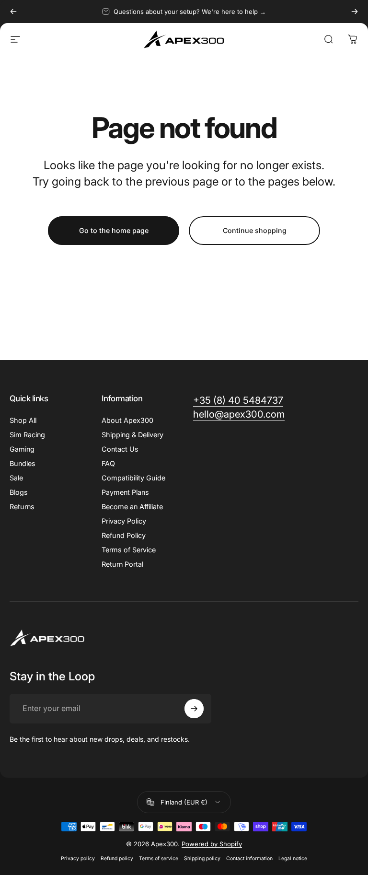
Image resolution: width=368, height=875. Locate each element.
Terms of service (158, 858)
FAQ (108, 463)
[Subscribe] (194, 708)
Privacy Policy (124, 521)
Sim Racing (27, 435)
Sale (16, 478)
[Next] (354, 11)
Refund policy (117, 858)
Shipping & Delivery (132, 435)
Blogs (19, 492)
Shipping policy (202, 858)
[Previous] (13, 11)
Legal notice (292, 858)
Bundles (22, 463)
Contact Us (120, 449)
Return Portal (122, 564)
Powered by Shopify (212, 844)
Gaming (22, 449)
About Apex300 (127, 420)
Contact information (249, 858)
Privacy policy (78, 858)
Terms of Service (129, 550)
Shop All (23, 420)
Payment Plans (125, 492)
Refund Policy (124, 535)
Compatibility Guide (133, 478)
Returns (22, 506)
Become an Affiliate (132, 506)
